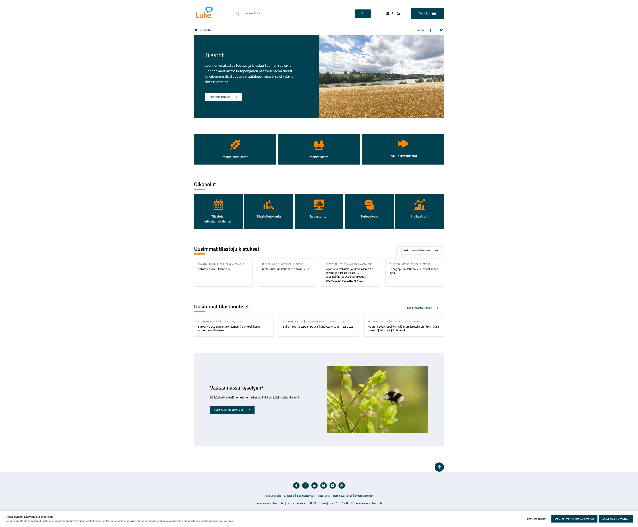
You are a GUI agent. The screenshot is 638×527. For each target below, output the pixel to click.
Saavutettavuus (306, 496)
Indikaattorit (419, 216)
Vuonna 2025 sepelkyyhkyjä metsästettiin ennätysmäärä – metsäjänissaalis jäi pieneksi (403, 328)
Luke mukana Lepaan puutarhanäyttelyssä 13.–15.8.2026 (318, 326)
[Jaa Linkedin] (436, 30)
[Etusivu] (196, 30)
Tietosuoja (324, 496)
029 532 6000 (341, 503)
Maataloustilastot (235, 156)
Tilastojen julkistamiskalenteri (218, 219)
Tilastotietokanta (269, 216)
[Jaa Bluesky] (441, 30)
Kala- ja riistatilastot (403, 155)
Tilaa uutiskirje (273, 496)
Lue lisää (228, 521)
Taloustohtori (319, 216)
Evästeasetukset (364, 496)
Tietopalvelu (369, 216)
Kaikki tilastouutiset (419, 308)
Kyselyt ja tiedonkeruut (228, 409)
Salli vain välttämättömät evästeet (574, 519)
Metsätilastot (319, 156)
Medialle (289, 496)
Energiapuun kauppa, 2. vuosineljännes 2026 (413, 271)
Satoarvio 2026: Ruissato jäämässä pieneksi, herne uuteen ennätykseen (229, 328)
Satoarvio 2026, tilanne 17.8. (215, 269)
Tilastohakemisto (219, 96)
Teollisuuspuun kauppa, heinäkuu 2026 (286, 269)
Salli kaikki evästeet (616, 519)
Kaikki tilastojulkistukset (417, 250)
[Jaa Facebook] (431, 30)
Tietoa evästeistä (342, 496)
